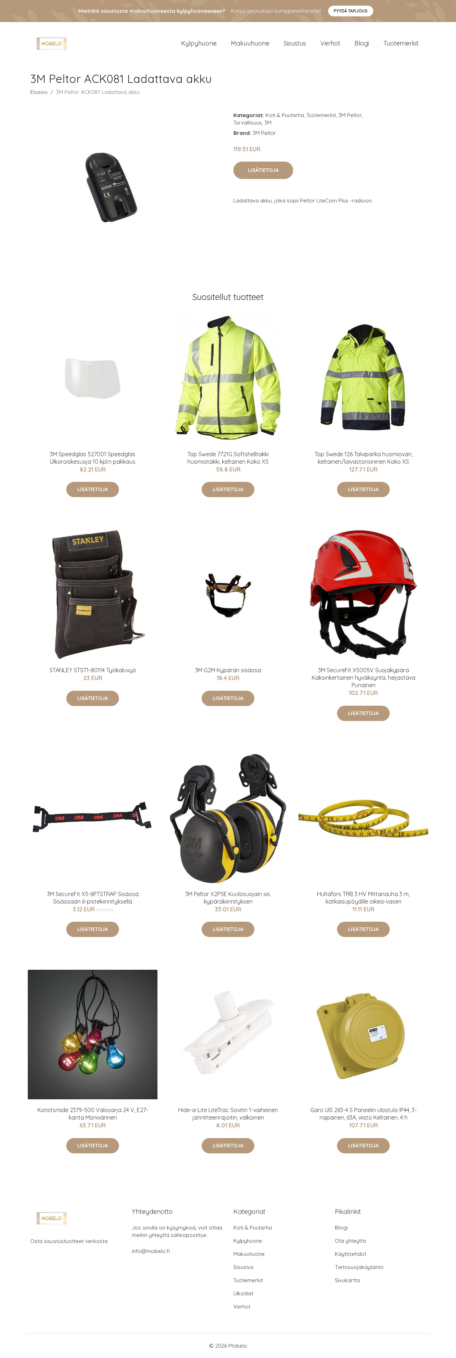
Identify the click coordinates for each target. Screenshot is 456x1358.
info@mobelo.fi (151, 1251)
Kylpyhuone (199, 43)
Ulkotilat (243, 1293)
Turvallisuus (247, 122)
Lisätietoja (263, 170)
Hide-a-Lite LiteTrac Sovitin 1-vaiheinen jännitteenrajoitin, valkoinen (228, 1113)
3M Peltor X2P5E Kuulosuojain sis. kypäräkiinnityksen (228, 897)
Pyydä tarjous (351, 11)
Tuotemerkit (401, 43)
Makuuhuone (250, 43)
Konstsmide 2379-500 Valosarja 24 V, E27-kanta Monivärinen (92, 1113)
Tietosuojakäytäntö (359, 1267)
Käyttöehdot (350, 1254)
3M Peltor (350, 115)
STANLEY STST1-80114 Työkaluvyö (93, 670)
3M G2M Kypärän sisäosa (228, 670)
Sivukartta (347, 1280)
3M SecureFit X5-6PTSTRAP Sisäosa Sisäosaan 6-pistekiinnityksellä (93, 897)
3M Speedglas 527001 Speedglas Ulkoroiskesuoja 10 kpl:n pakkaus (92, 458)
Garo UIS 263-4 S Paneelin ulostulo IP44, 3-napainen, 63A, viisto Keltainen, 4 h (363, 1113)
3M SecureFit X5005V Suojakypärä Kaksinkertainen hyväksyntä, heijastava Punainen (363, 678)
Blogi (361, 43)
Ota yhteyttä (350, 1240)
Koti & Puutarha (284, 115)
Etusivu (38, 92)
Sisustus (295, 43)
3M (267, 122)
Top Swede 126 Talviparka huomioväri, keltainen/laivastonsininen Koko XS (364, 458)
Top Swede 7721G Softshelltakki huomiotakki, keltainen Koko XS (228, 458)
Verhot (330, 43)
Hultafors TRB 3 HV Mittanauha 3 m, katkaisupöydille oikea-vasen (363, 897)
